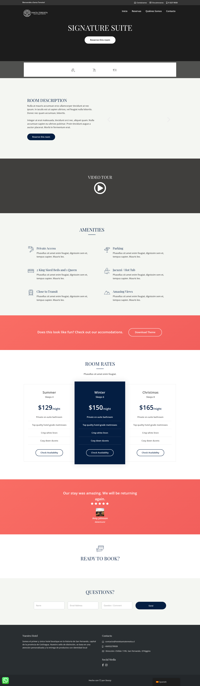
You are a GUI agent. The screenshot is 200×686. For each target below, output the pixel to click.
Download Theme (145, 332)
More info (166, 69)
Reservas (136, 11)
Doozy (108, 680)
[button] (108, 119)
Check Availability (49, 452)
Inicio (124, 11)
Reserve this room (100, 39)
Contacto (171, 11)
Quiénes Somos (154, 11)
